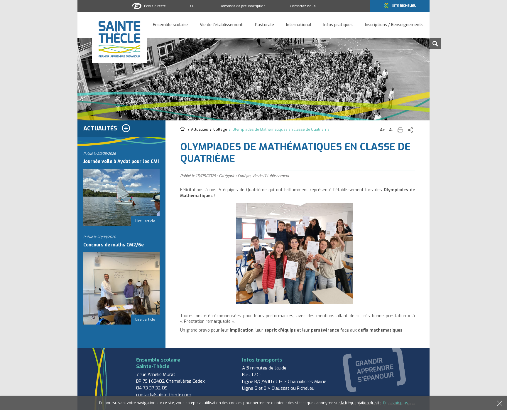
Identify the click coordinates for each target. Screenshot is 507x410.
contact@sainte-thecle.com (163, 395)
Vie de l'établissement (270, 175)
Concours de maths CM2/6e (113, 245)
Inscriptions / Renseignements (394, 25)
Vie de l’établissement (221, 25)
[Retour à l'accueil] (183, 129)
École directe (155, 6)
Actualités (199, 129)
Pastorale (264, 25)
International (298, 25)
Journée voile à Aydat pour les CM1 (121, 161)
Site (404, 6)
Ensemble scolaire (170, 25)
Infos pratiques (338, 25)
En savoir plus (395, 402)
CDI (192, 6)
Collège (220, 129)
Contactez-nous (303, 6)
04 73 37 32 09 (152, 388)
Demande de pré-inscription (243, 6)
